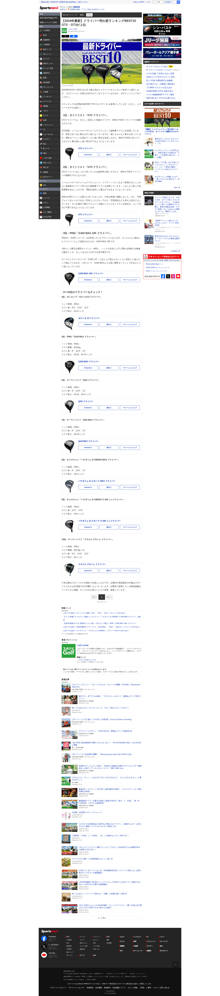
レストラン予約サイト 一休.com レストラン (128, 973)
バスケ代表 (96, 946)
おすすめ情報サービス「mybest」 (74, 979)
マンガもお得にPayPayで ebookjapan (75, 973)
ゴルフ (122, 937)
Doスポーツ (164, 951)
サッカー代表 (83, 946)
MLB (67, 943)
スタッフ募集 (133, 988)
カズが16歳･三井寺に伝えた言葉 (160, 73)
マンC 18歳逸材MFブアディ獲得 (160, 94)
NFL (121, 951)
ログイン (63, 9)
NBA (94, 943)
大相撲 (135, 946)
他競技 (149, 951)
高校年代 (82, 949)
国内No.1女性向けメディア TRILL (135, 976)
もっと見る (102, 918)
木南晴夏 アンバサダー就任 (170, 2)
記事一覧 (177, 187)
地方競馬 (109, 943)
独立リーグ (69, 952)
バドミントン (151, 941)
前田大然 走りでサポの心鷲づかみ (160, 98)
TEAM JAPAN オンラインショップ (157, 267)
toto (94, 955)
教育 (166, 260)
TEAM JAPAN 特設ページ (154, 264)
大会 (161, 260)
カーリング (164, 941)
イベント (147, 260)
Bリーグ (95, 940)
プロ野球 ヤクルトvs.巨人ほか (159, 87)
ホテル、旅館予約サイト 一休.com (100, 973)
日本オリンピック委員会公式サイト (162, 256)
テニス (122, 941)
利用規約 (90, 988)
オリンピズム (174, 260)
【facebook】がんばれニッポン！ (163, 276)
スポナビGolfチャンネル (87, 660)
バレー (162, 937)
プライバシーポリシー (58, 988)
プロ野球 (69, 940)
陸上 (161, 946)
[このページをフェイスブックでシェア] (74, 36)
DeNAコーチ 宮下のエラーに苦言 (160, 77)
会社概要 (98, 988)
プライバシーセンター (76, 988)
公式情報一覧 (175, 251)
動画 (82, 15)
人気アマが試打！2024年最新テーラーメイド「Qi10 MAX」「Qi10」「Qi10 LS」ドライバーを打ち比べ (101, 627)
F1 (147, 937)
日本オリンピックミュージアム (156, 271)
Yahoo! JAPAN (138, 2)
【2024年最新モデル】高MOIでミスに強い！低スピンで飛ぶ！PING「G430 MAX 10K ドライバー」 (100, 623)
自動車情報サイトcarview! (72, 976)
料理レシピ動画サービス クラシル (92, 976)
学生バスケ (96, 949)
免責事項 (107, 988)
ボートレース (137, 951)
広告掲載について (119, 988)
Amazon (91, 155)
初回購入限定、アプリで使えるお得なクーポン (87, 9)
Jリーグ (82, 940)
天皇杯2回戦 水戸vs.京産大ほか (159, 91)
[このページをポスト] (65, 36)
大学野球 (69, 949)
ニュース (155, 260)
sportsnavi (49, 931)
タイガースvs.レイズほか (157, 66)
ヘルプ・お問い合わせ (161, 988)
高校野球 (69, 946)
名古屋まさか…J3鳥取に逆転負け (160, 84)
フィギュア (137, 937)
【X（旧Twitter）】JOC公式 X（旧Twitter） (168, 276)
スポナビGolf (72, 29)
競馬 (108, 940)
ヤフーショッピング (130, 155)
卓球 (134, 941)
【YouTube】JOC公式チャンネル (178, 276)
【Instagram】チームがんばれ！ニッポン (173, 276)
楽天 (113, 155)
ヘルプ (148, 2)
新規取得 (76, 7)
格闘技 (122, 946)
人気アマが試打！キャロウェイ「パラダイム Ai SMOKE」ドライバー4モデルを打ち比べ (96, 631)
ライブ (82, 955)
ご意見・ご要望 (145, 988)
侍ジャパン (69, 955)
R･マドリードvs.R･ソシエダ (158, 70)
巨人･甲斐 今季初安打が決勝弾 (159, 80)
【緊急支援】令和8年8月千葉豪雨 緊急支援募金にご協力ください (64, 2)
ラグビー (150, 946)
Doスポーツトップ (70, 15)
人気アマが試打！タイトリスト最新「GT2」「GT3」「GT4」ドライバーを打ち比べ (94, 613)
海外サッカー (83, 943)
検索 (178, 2)
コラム (89, 15)
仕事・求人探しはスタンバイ (114, 976)
